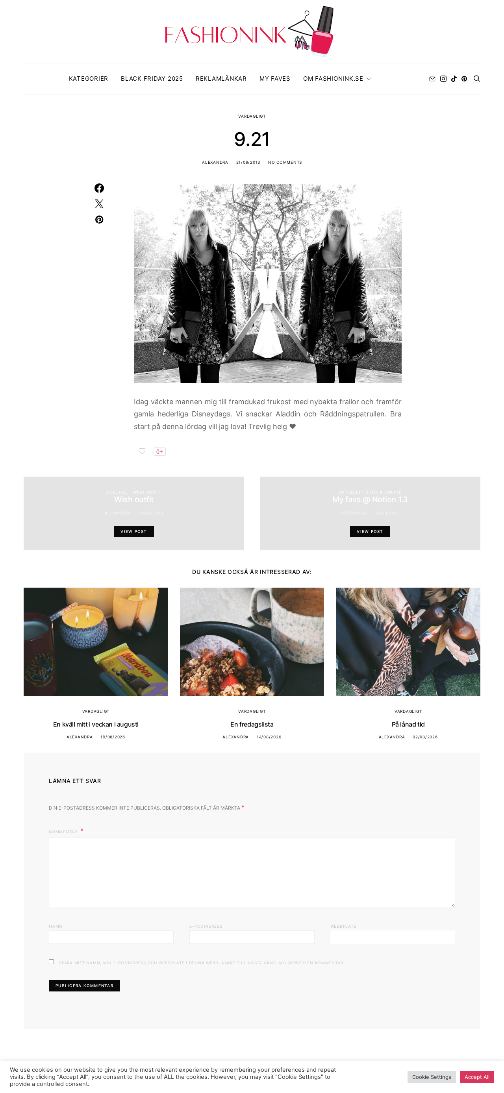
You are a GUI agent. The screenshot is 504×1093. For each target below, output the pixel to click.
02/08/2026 (425, 736)
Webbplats (343, 926)
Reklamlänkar (221, 78)
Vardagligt (252, 116)
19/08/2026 (112, 736)
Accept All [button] (477, 1077)
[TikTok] (454, 79)
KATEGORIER (89, 78)
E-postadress (205, 926)
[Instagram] (443, 79)
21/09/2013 (248, 162)
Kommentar (64, 831)
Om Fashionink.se (333, 78)
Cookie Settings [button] (431, 1077)
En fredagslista (251, 724)
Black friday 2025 (152, 78)
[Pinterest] (464, 79)
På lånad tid (408, 724)
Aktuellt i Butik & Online (370, 492)
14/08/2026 (269, 736)
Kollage (116, 492)
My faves (275, 78)
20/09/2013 (151, 512)
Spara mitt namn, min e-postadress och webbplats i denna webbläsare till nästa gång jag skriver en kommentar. (202, 962)
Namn (56, 926)
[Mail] (432, 79)
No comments (285, 162)
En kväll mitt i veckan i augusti (96, 724)
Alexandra (215, 162)
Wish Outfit (147, 492)
